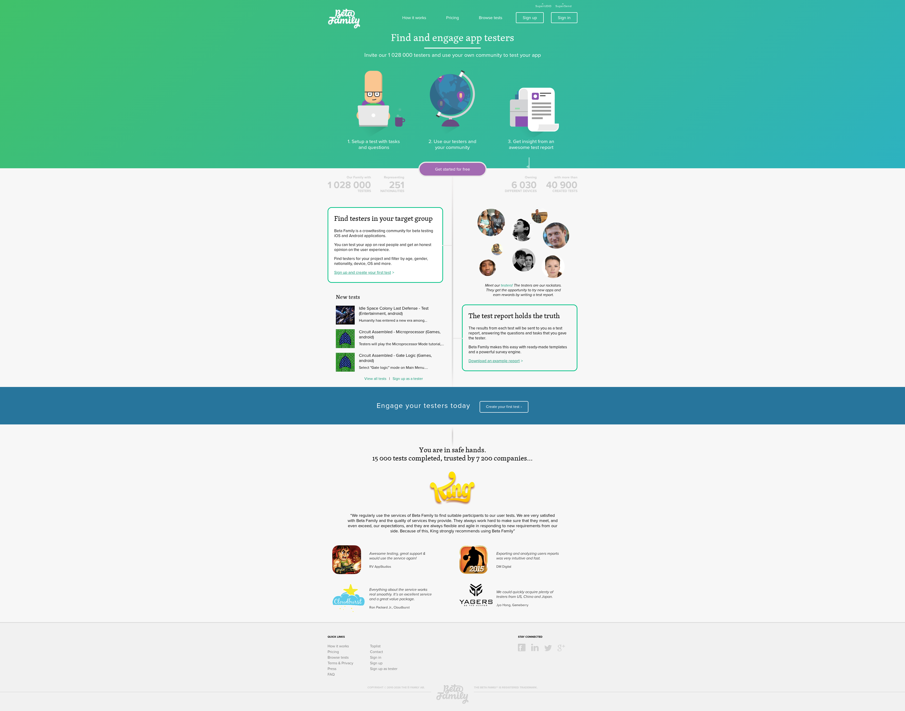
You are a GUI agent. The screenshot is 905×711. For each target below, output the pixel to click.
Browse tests (490, 17)
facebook (522, 647)
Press (332, 668)
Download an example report (494, 360)
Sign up (530, 17)
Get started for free (452, 169)
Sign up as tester (383, 668)
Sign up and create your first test (362, 272)
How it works (414, 17)
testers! (507, 285)
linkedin (535, 647)
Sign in (564, 17)
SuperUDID (543, 6)
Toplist (375, 646)
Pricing (452, 17)
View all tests (375, 378)
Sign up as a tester (408, 378)
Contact (376, 651)
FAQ (331, 674)
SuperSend (563, 6)
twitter (548, 647)
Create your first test (502, 406)
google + (561, 647)
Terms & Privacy (340, 663)
